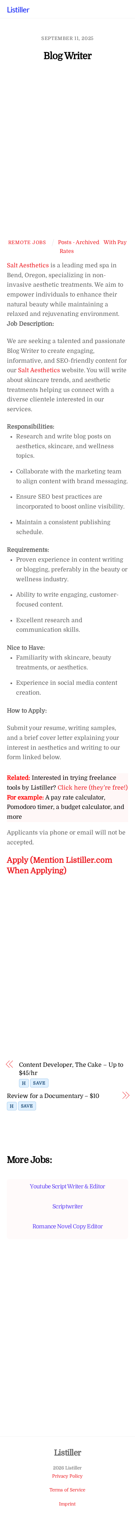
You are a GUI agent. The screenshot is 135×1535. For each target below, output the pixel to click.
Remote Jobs (27, 242)
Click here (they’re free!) (93, 787)
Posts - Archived (78, 242)
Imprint (67, 1504)
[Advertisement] (67, 153)
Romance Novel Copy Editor (67, 1226)
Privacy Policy (67, 1476)
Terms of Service (67, 1489)
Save (39, 1083)
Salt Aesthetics (28, 265)
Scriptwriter (67, 1206)
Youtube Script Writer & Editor (67, 1186)
